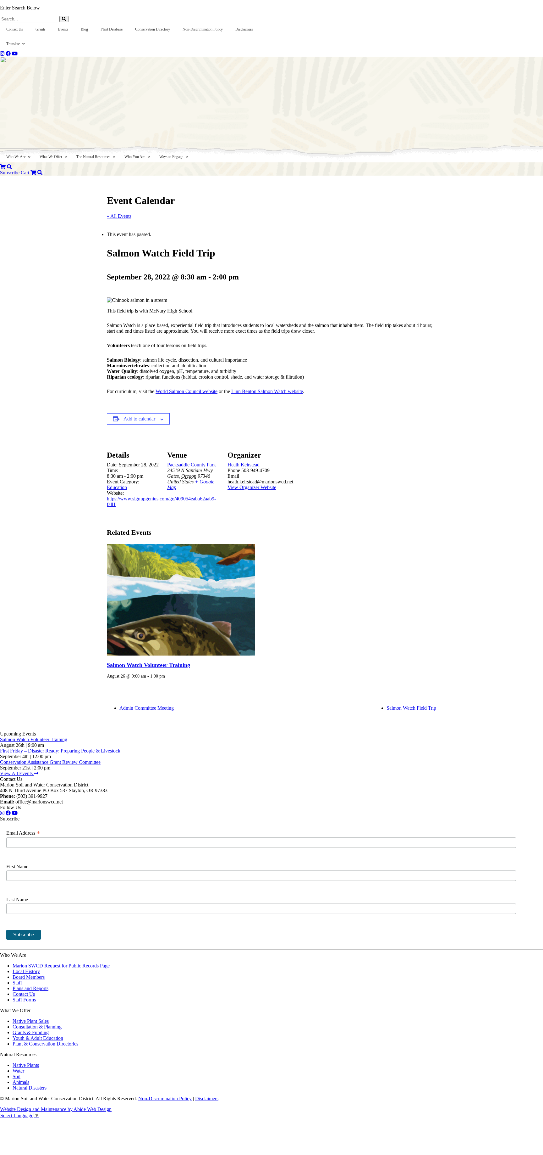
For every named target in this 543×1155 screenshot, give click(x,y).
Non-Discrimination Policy (165, 1098)
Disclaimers (206, 1098)
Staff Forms (24, 999)
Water (18, 1070)
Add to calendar (139, 418)
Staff (17, 982)
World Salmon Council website (186, 391)
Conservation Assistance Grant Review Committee (50, 762)
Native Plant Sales (31, 1021)
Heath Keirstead (244, 464)
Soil (16, 1076)
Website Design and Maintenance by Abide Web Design (56, 1109)
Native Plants (26, 1065)
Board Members (29, 977)
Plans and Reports (30, 988)
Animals (21, 1082)
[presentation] (181, 600)
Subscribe (9, 172)
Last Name (17, 899)
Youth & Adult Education (38, 1038)
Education (117, 487)
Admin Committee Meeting (146, 708)
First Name (17, 866)
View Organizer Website (252, 487)
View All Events (17, 773)
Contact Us (24, 994)
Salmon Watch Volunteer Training (148, 665)
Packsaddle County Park (191, 464)
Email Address (23, 833)
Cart (25, 172)
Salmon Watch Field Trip (411, 708)
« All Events (119, 216)
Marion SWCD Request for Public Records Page (61, 965)
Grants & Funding (31, 1032)
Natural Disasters (30, 1087)
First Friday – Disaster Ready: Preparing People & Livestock (60, 750)
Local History (26, 971)
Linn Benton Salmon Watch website (267, 391)
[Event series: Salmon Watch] (167, 676)
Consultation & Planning (37, 1026)
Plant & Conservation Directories (45, 1043)
